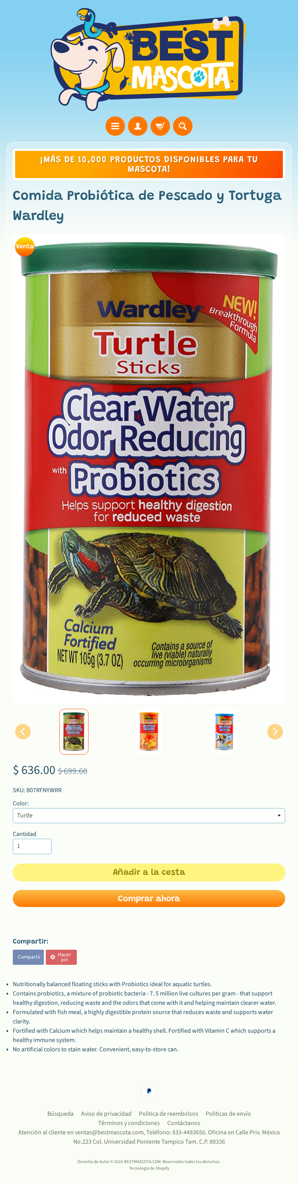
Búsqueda (60, 1114)
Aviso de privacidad (106, 1114)
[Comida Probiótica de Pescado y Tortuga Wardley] (73, 732)
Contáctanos (183, 1123)
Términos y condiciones (129, 1123)
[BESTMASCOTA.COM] (149, 59)
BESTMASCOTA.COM (142, 1162)
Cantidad (24, 834)
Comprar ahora (149, 899)
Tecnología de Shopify (149, 1168)
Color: (21, 803)
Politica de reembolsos (168, 1114)
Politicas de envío (228, 1114)
